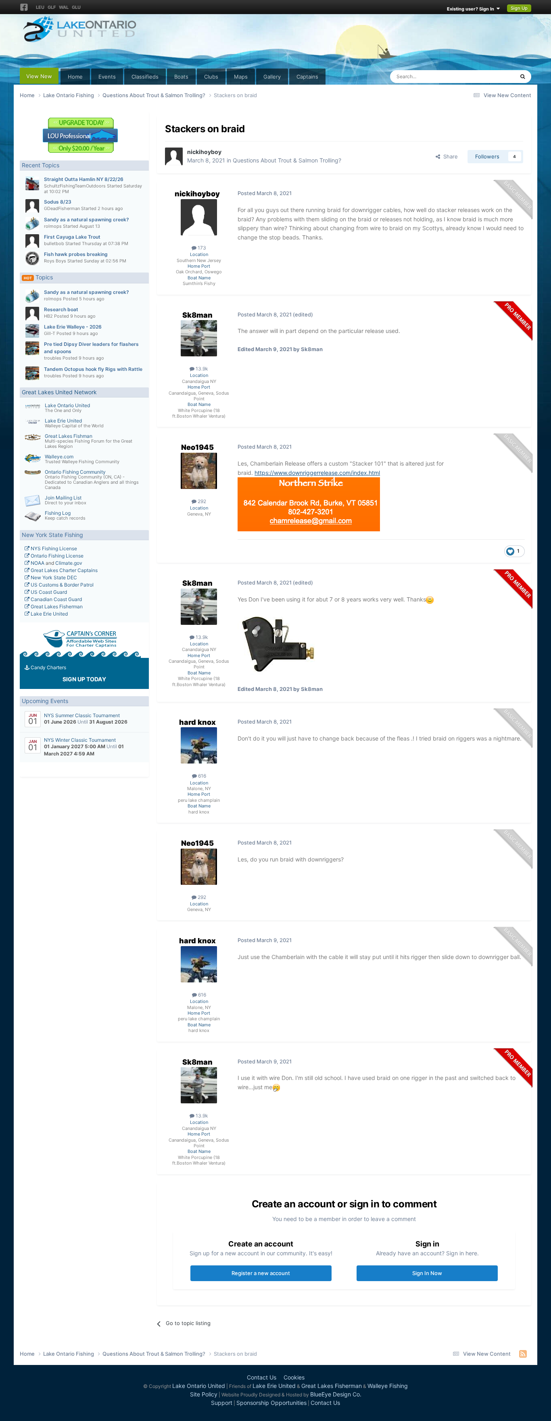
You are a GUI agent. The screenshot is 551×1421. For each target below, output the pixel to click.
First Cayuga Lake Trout (72, 237)
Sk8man (197, 315)
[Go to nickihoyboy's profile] (174, 156)
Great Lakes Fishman (68, 436)
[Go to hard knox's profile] (199, 745)
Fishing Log (58, 513)
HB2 (48, 316)
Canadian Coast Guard (55, 599)
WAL (64, 7)
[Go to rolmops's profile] (32, 224)
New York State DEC (53, 577)
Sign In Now (427, 1273)
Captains (307, 76)
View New (39, 76)
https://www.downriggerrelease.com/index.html (317, 472)
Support (221, 1402)
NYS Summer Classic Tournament (82, 715)
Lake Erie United (63, 421)
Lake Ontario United (67, 405)
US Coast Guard (48, 592)
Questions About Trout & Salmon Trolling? (287, 160)
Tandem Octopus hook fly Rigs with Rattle (93, 369)
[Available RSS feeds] (523, 1353)
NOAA (36, 563)
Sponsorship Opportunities (271, 1402)
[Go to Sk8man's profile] (199, 338)
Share (449, 156)
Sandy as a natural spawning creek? (86, 219)
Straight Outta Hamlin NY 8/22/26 (83, 179)
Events (107, 76)
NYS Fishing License (53, 548)
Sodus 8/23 (57, 202)
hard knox (197, 722)
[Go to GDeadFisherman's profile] (32, 206)
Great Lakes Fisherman (56, 606)
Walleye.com (59, 457)
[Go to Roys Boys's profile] (32, 258)
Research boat (61, 309)
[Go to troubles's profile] (32, 348)
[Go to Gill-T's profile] (32, 331)
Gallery (272, 76)
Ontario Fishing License (56, 556)
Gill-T (49, 333)
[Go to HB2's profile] (32, 313)
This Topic (491, 76)
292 (201, 501)
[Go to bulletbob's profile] (32, 241)
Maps (241, 76)
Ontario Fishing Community (75, 472)
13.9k (201, 369)
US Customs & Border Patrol (61, 585)
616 (201, 776)
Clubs (211, 76)
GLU (76, 7)
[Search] (522, 76)
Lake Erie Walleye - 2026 (73, 327)
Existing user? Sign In (472, 9)
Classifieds (145, 76)
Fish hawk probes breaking (76, 254)
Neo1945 (197, 447)
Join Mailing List (63, 498)
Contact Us (261, 1377)
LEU (40, 7)
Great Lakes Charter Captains (63, 570)
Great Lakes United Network (59, 392)
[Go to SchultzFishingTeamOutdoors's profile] (32, 183)
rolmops (53, 226)
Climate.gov (68, 563)
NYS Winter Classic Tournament (80, 740)
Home (75, 76)
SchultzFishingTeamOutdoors (75, 186)
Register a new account (261, 1273)
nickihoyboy (204, 151)
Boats (181, 76)
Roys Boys (55, 261)
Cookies (294, 1377)
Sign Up (519, 8)
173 (201, 248)
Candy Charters (47, 667)
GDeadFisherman (62, 208)
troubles (52, 358)
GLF (52, 7)
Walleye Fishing (387, 1385)
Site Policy (203, 1394)
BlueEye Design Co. (335, 1394)
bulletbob (54, 243)
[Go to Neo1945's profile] (199, 471)
